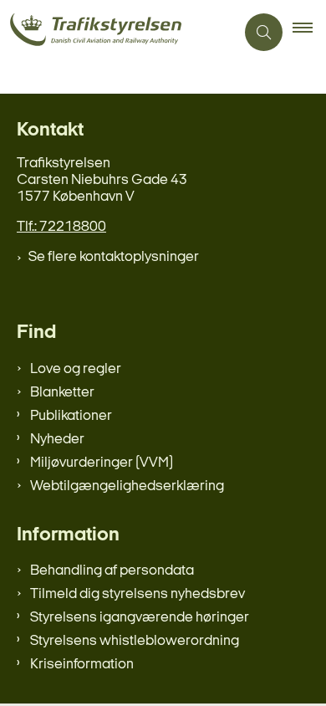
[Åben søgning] (264, 32)
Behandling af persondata (112, 571)
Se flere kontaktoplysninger (113, 257)
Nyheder (57, 439)
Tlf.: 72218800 (61, 227)
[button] (309, 32)
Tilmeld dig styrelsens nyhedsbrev (137, 594)
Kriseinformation (82, 664)
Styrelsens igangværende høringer (139, 618)
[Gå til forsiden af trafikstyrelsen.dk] (117, 32)
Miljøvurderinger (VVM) (101, 463)
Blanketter (62, 393)
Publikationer (71, 416)
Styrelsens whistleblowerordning (134, 641)
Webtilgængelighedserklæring (127, 486)
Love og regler (75, 369)
